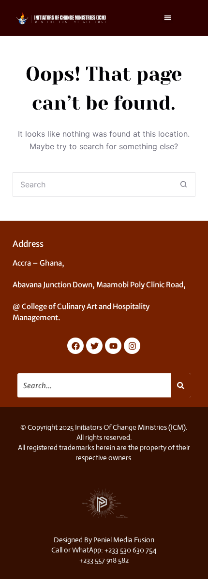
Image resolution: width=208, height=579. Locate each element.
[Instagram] (132, 346)
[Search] (181, 385)
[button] (167, 17)
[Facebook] (75, 346)
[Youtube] (113, 346)
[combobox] (92, 184)
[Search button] (183, 184)
